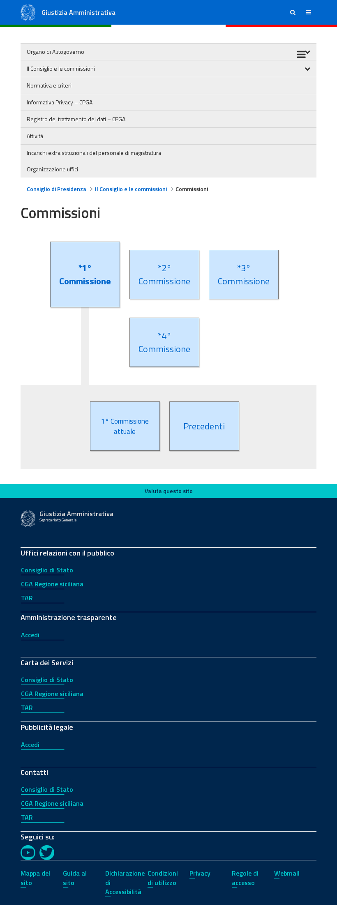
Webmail (287, 873)
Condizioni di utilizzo (163, 878)
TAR (27, 598)
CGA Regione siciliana (52, 584)
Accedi (30, 635)
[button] (293, 12)
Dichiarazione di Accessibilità (125, 882)
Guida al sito (75, 878)
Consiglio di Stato (47, 570)
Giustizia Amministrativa (78, 12)
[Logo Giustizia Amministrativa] (28, 11)
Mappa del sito (35, 878)
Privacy (199, 873)
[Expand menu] (307, 68)
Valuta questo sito (169, 490)
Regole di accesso (245, 878)
